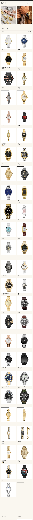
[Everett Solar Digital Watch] (24, 247)
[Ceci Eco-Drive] (24, 97)
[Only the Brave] (24, 359)
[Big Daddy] (8, 78)
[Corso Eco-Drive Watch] (8, 154)
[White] (19, 369)
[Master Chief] (24, 303)
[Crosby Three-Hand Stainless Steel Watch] (24, 154)
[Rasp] (24, 452)
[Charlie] (8, 117)
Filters (3, 31)
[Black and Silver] (19, 164)
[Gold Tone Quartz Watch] (8, 285)
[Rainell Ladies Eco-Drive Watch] (8, 414)
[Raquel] (24, 414)
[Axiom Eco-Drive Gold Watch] (8, 59)
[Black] (3, 462)
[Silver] (19, 69)
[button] (13, 3)
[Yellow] (2, 145)
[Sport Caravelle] (8, 508)
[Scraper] (24, 471)
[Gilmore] (24, 267)
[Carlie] (24, 78)
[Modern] (24, 341)
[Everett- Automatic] (8, 267)
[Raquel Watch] (8, 452)
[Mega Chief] (8, 321)
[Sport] (24, 489)
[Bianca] (24, 59)
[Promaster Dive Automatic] (8, 378)
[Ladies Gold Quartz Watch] (8, 303)
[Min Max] (8, 341)
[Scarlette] (8, 471)
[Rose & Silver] (19, 88)
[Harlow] (24, 285)
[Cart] (31, 3)
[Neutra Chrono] (8, 359)
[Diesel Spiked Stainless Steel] (24, 173)
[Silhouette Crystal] (8, 489)
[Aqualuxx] (8, 41)
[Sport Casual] (24, 508)
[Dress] (8, 192)
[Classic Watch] (8, 135)
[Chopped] (24, 117)
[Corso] (24, 135)
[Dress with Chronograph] (8, 247)
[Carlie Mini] (8, 97)
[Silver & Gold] (2, 443)
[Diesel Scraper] (8, 173)
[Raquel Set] (24, 433)
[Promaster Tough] (24, 396)
